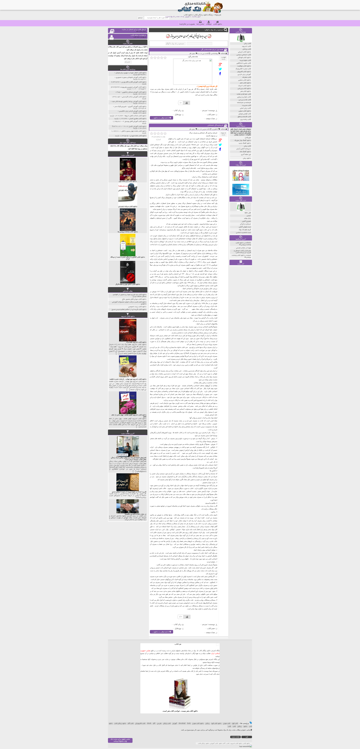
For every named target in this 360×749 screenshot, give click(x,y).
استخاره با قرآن (245, 224)
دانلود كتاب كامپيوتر (244, 72)
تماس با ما (200, 24)
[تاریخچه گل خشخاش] (221, 140)
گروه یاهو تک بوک (245, 230)
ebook (149, 723)
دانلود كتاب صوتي (245, 111)
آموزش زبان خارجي (244, 74)
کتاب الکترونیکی (140, 723)
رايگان (240, 726)
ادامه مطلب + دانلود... (160, 118)
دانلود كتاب (193, 711)
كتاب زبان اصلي (245, 108)
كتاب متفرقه (246, 77)
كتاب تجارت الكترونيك (243, 69)
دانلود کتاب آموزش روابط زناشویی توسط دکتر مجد (129, 101)
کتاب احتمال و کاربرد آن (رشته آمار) (242, 251)
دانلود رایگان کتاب (120, 723)
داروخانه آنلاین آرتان (243, 149)
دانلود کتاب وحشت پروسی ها (243, 244)
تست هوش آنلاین (245, 227)
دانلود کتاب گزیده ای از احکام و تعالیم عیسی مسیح (129, 309)
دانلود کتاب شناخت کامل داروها (135, 116)
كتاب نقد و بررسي (245, 100)
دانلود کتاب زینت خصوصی (137, 307)
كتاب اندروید (246, 46)
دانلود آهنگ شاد (245, 152)
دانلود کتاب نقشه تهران (138, 136)
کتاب (234, 726)
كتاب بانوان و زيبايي (244, 97)
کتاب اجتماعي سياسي (244, 55)
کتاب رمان (247, 146)
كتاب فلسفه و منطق (244, 117)
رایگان (207, 723)
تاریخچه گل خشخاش (215, 125)
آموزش (174, 723)
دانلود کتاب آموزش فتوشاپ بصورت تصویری (131, 77)
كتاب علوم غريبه (245, 60)
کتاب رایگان (167, 723)
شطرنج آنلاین (246, 221)
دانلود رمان (247, 158)
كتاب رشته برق (245, 119)
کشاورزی (215, 129)
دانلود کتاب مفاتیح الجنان (137, 119)
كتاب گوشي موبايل (244, 114)
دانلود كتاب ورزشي (244, 88)
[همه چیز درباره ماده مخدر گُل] (221, 64)
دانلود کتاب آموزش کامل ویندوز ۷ (134, 121)
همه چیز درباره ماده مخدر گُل (212, 50)
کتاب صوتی (226, 723)
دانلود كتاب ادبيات (244, 86)
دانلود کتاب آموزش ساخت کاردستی (134, 97)
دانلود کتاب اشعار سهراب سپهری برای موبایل (131, 73)
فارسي (159, 723)
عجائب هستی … (239, 248)
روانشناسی (214, 53)
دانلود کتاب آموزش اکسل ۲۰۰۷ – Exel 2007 (129, 126)
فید (247, 737)
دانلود (245, 726)
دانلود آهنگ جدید (245, 143)
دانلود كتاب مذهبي (244, 80)
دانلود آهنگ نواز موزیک (242, 140)
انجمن (249, 216)
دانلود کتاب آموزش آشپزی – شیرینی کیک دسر (130, 106)
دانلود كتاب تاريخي (244, 52)
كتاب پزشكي (247, 49)
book (189, 723)
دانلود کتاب (217, 24)
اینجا (189, 665)
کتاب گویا (235, 723)
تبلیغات (209, 24)
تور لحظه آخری (246, 154)
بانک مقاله (247, 218)
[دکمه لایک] (186, 103)
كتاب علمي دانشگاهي (244, 63)
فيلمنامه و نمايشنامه (244, 103)
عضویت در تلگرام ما (187, 24)
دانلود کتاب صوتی (198, 723)
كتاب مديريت (246, 105)
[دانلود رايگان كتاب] (241, 41)
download (182, 723)
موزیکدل (248, 138)
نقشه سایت (235, 737)
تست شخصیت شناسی (243, 232)
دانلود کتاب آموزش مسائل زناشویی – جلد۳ (131, 92)
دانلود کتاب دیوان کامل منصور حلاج (134, 299)
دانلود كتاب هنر (245, 91)
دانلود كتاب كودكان (244, 58)
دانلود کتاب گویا (216, 723)
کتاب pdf (130, 723)
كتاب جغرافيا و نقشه (244, 94)
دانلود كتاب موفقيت (244, 66)
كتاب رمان (247, 43)
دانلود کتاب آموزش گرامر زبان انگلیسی (132, 111)
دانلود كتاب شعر (245, 83)
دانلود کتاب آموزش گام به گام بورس (133, 82)
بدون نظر (192, 53)
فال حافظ (248, 213)
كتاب (229, 726)
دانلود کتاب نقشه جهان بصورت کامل (134, 131)
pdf (154, 723)
